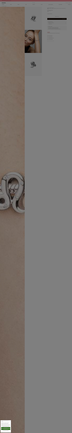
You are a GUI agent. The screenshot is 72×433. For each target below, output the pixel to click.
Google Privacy (8, 426)
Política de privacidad (5, 426)
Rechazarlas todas (6, 429)
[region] (5, 426)
